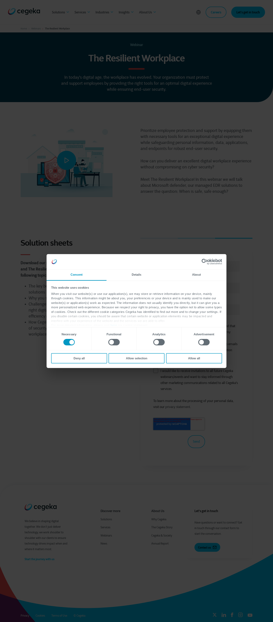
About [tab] (196, 274)
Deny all (79, 358)
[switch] (114, 342)
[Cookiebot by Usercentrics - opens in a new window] (204, 262)
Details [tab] (136, 274)
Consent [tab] (77, 274)
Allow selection (136, 358)
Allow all (194, 358)
